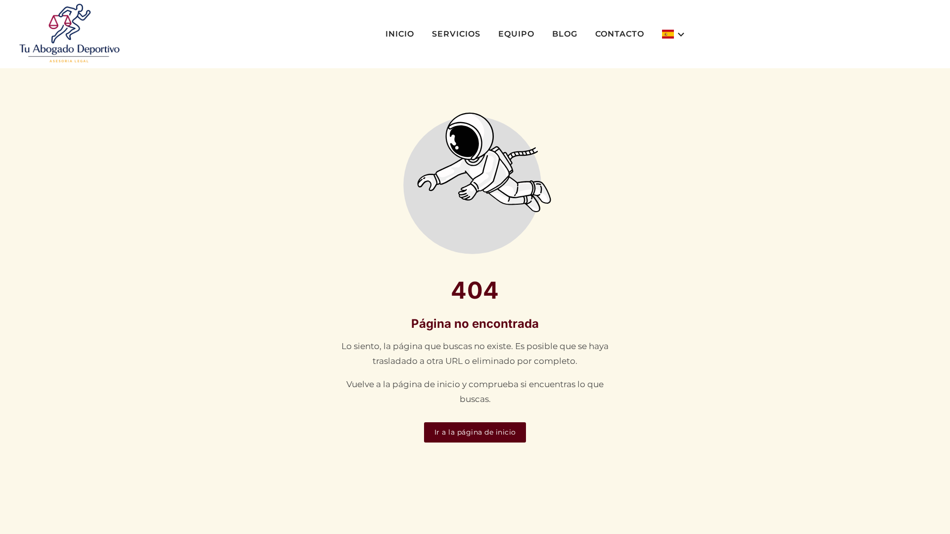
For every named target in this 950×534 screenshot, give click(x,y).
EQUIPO (516, 34)
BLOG (564, 34)
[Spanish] (674, 34)
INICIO (399, 34)
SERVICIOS (456, 34)
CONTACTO (619, 34)
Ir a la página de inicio (475, 432)
